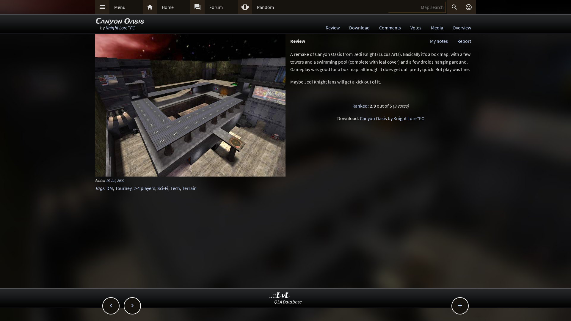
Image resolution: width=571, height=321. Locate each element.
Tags (99, 188)
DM (109, 188)
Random (265, 7)
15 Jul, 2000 (115, 180)
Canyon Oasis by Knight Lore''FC (392, 118)
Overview (462, 28)
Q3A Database (288, 302)
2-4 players (144, 188)
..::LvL (280, 295)
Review (333, 28)
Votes (415, 28)
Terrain (189, 188)
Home (168, 7)
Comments (390, 28)
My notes (439, 41)
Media (437, 28)
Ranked (360, 106)
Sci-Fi (162, 188)
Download (359, 28)
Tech (175, 188)
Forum (216, 7)
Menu (120, 7)
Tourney (123, 188)
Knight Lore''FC (120, 28)
